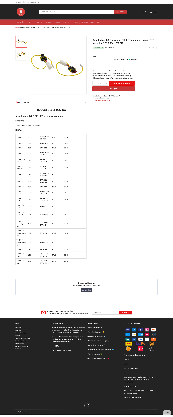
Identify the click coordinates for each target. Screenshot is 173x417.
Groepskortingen (21, 333)
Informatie (18, 328)
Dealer (17, 336)
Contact (18, 330)
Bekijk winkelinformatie (102, 100)
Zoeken (121, 12)
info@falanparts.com (131, 368)
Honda (67, 22)
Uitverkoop (85, 22)
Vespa (30, 22)
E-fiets (76, 22)
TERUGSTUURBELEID (22, 338)
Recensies (18, 349)
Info (98, 22)
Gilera (48, 22)
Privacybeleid (19, 343)
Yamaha (57, 22)
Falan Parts (23, 412)
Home (17, 27)
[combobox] (83, 12)
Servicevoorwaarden (22, 346)
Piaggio (39, 22)
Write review (86, 290)
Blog (93, 22)
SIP (93, 36)
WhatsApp (127, 364)
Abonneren (125, 312)
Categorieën (19, 22)
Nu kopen (113, 88)
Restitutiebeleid (20, 341)
